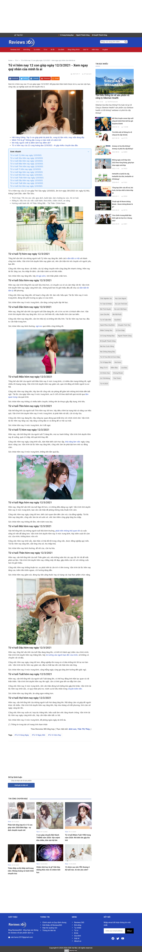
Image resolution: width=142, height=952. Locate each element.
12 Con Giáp (120, 330)
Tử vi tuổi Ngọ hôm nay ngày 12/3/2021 (26, 172)
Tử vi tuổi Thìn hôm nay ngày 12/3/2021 (26, 166)
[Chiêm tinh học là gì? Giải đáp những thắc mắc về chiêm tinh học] (49, 853)
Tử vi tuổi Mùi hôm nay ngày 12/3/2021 (26, 175)
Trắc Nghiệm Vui (106, 298)
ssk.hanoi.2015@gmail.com (22, 937)
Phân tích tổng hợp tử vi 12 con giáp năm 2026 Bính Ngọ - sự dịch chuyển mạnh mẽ (20, 827)
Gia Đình (117, 320)
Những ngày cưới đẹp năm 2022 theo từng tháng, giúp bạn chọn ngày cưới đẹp (123, 162)
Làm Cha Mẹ (104, 314)
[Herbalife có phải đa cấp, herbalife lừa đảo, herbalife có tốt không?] (103, 177)
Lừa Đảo (124, 367)
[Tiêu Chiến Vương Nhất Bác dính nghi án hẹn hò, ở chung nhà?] (103, 219)
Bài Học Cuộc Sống (107, 346)
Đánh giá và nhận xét (21, 785)
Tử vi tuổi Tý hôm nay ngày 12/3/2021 (26, 155)
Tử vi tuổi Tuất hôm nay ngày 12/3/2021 (26, 183)
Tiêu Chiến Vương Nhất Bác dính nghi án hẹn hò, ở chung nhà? (122, 218)
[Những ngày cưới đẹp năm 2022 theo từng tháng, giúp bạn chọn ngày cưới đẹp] (103, 163)
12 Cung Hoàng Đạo (107, 336)
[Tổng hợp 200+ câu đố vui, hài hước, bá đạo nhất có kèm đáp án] (103, 191)
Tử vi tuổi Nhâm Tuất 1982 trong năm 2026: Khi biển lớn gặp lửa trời (78, 837)
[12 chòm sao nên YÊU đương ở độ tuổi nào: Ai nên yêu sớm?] (78, 853)
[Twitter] (118, 938)
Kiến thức (95, 49)
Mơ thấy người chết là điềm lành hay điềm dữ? (31, 143)
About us (77, 941)
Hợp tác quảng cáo (49, 928)
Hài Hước (117, 362)
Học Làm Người (120, 298)
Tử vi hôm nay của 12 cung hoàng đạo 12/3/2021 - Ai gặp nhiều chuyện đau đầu (45, 145)
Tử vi (45, 49)
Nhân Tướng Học (106, 330)
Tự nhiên (37, 49)
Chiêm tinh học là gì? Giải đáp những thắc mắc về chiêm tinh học (48, 869)
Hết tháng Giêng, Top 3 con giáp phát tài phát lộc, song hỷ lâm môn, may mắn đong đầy (48, 137)
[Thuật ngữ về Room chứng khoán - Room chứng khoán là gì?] (103, 205)
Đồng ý (129, 931)
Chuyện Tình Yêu (124, 325)
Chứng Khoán (118, 373)
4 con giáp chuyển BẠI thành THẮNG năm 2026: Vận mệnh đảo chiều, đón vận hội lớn (48, 837)
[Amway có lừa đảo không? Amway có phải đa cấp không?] (103, 150)
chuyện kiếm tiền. (75, 689)
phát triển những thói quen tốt (67, 531)
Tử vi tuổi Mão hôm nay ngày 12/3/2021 (26, 164)
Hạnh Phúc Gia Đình (107, 325)
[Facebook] (113, 938)
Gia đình (61, 49)
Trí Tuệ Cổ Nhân (106, 304)
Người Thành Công (124, 336)
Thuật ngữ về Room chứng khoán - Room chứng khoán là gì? (122, 204)
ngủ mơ (38, 326)
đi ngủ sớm (41, 276)
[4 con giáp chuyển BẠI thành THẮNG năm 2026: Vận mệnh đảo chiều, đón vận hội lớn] (49, 815)
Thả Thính (117, 378)
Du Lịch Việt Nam (120, 309)
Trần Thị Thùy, (84, 729)
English (105, 49)
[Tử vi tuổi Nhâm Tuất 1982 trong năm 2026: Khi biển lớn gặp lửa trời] (78, 815)
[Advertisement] (71, 15)
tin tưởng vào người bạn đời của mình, (62, 655)
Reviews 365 (15, 49)
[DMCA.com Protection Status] (71, 950)
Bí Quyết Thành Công (107, 341)
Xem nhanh (15, 151)
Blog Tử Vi (103, 367)
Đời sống (77, 925)
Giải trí (76, 938)
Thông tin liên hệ (48, 930)
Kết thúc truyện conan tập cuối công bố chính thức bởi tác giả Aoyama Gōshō (122, 121)
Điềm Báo (114, 367)
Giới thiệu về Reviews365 (52, 925)
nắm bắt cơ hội (73, 258)
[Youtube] (122, 938)
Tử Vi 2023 (104, 383)
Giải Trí (85, 49)
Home (10, 60)
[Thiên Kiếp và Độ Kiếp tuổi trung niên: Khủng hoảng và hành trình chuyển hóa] (21, 853)
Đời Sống (26, 49)
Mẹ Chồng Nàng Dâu (107, 352)
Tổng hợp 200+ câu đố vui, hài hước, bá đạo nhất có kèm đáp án (122, 190)
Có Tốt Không (105, 378)
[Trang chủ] (21, 42)
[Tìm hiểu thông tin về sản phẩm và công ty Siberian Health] (115, 82)
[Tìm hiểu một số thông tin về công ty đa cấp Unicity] (103, 136)
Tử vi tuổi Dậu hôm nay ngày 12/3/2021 (26, 180)
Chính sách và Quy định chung (54, 922)
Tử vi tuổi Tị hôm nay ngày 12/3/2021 (25, 169)
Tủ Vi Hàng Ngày (22, 735)
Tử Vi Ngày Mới (39, 735)
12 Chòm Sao (105, 373)
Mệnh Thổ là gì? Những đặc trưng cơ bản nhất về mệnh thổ (36, 140)
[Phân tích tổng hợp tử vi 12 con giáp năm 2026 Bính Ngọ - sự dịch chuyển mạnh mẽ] (21, 810)
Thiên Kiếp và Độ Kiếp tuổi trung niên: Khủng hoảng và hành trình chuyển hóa (21, 871)
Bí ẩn (53, 49)
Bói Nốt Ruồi (117, 314)
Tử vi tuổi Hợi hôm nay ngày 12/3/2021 (26, 186)
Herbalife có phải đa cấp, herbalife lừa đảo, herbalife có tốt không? (122, 176)
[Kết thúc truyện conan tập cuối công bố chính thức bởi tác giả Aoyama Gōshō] (103, 125)
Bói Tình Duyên (105, 309)
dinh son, (73, 729)
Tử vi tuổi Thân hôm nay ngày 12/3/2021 (27, 178)
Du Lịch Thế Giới (121, 304)
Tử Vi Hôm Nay (55, 735)
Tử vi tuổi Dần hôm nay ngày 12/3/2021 (26, 161)
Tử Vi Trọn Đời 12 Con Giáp (110, 357)
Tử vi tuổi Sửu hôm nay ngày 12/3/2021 (26, 158)
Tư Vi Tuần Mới (105, 320)
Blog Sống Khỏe (74, 49)
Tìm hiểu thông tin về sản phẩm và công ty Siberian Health (112, 96)
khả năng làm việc (72, 442)
